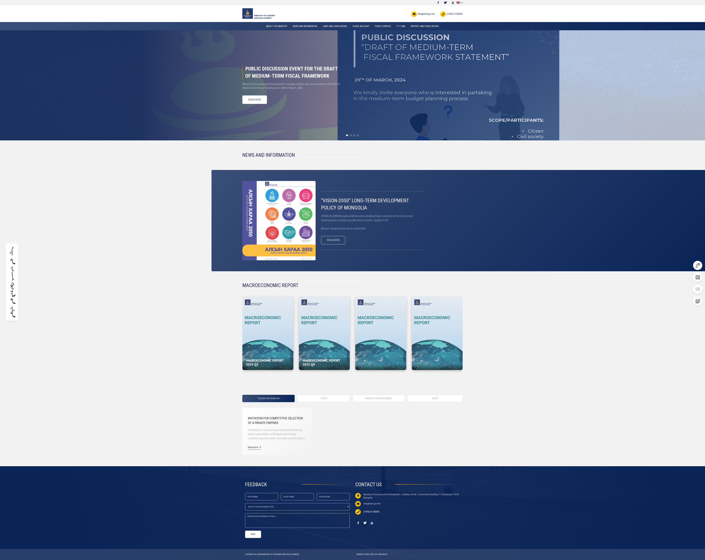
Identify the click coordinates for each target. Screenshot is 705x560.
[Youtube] (452, 3)
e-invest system (679, 277)
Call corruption (679, 289)
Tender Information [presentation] (268, 398)
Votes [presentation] (323, 398)
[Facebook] (438, 3)
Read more (333, 240)
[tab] (269, 398)
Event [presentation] (435, 398)
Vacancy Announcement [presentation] (378, 398)
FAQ (686, 301)
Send (253, 534)
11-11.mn (684, 265)
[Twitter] (445, 3)
